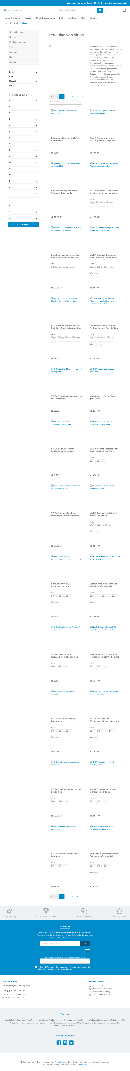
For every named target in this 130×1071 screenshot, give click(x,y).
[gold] (92, 204)
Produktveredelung (18, 42)
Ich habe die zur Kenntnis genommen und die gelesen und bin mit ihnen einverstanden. (64, 968)
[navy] (61, 339)
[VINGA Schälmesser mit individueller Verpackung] (66, 433)
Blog (11, 57)
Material (12, 81)
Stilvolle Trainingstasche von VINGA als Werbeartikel (103, 585)
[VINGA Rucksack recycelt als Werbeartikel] (66, 838)
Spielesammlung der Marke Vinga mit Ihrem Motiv (64, 192)
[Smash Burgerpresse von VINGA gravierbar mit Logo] (105, 122)
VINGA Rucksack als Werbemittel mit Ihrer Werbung (104, 720)
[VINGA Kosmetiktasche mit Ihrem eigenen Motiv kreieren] (66, 497)
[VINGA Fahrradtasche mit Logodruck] (66, 703)
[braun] (93, 667)
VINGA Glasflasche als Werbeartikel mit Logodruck (64, 655)
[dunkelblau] (102, 732)
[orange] (76, 339)
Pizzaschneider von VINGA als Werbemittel (65, 139)
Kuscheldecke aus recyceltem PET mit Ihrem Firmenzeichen (65, 256)
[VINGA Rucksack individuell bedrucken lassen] (105, 497)
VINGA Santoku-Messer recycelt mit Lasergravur (66, 397)
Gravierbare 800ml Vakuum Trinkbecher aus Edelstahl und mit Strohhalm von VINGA (104, 327)
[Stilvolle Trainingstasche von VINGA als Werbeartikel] (105, 568)
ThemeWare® (82, 1065)
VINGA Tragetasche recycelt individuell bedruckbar (103, 790)
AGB (39, 969)
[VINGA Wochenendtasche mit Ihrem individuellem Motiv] (105, 433)
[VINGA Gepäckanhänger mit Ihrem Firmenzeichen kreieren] (105, 239)
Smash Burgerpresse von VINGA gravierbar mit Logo (102, 139)
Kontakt (12, 62)
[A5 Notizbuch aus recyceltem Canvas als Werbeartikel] (105, 838)
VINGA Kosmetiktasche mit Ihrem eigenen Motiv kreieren (65, 514)
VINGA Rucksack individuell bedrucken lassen (103, 514)
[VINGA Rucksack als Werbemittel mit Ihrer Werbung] (105, 703)
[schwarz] (100, 204)
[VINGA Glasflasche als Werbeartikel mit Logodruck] (66, 638)
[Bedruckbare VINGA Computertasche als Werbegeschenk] (66, 568)
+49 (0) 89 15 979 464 (14, 990)
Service (12, 37)
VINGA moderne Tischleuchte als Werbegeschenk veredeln (104, 192)
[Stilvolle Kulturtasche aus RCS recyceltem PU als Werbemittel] (105, 638)
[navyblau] (70, 268)
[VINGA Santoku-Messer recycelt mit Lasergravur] (66, 380)
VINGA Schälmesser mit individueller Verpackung (63, 450)
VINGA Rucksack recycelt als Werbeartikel (65, 855)
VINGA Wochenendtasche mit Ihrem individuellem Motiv (104, 450)
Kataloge (13, 52)
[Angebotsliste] (124, 10)
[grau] (62, 268)
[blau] (92, 603)
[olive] (68, 339)
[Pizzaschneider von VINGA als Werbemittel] (66, 122)
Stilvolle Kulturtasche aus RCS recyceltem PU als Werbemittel (104, 655)
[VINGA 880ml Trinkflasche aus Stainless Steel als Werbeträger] (66, 310)
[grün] (100, 268)
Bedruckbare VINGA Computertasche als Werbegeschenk (61, 585)
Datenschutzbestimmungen (57, 967)
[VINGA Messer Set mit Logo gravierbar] (105, 380)
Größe (11, 77)
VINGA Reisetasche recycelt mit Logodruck (66, 790)
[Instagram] (65, 1043)
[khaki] (100, 526)
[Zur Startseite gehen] (13, 10)
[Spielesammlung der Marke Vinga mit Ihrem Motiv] (66, 175)
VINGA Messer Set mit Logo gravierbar (103, 397)
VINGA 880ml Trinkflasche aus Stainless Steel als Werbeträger (66, 326)
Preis (11, 86)
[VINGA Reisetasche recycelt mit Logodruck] (66, 773)
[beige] (54, 268)
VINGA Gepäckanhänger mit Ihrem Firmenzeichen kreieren (104, 256)
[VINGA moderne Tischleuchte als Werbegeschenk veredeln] (105, 175)
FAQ (11, 47)
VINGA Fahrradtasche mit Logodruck (63, 720)
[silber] (109, 204)
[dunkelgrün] (95, 597)
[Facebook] (59, 1043)
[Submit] (85, 943)
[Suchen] (100, 10)
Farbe (11, 72)
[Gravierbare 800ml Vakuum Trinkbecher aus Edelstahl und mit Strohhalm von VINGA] (105, 310)
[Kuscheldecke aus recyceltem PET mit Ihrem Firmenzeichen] (66, 239)
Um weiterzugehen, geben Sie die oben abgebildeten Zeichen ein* (65, 957)
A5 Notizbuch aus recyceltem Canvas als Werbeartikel (104, 855)
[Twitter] (71, 1043)
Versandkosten (60, 1062)
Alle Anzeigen (23, 224)
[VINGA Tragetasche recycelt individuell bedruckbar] (105, 773)
